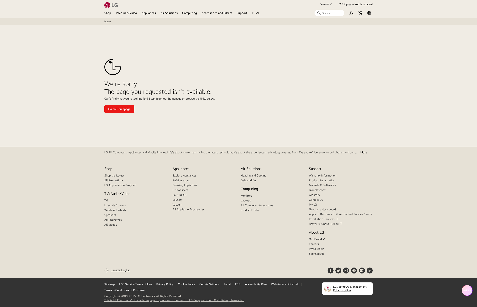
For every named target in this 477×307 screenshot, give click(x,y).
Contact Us (316, 199)
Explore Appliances (184, 175)
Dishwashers (180, 190)
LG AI (255, 13)
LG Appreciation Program (120, 185)
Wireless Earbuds (115, 210)
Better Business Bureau (324, 224)
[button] (329, 13)
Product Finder (250, 210)
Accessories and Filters (216, 13)
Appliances (148, 13)
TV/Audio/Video (126, 13)
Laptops (246, 200)
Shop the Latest (114, 175)
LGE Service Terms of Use (135, 284)
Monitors (246, 195)
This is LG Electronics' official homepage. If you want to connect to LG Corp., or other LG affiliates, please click (174, 300)
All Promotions (113, 180)
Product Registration (322, 180)
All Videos (110, 224)
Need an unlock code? (322, 209)
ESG (238, 284)
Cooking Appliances (185, 185)
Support (242, 13)
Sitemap (109, 284)
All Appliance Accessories (188, 209)
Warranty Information (322, 175)
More (363, 152)
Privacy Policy (164, 284)
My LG (313, 204)
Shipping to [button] (357, 4)
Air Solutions (169, 13)
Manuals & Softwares (322, 185)
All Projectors (113, 220)
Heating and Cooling (253, 175)
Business (324, 4)
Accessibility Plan (256, 284)
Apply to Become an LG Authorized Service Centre (340, 214)
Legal (227, 284)
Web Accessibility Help (285, 284)
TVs (106, 200)
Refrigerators (181, 180)
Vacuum (177, 204)
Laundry (177, 199)
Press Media (316, 249)
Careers (314, 244)
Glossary (314, 195)
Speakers (110, 215)
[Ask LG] (467, 290)
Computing (189, 13)
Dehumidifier (249, 180)
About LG (316, 232)
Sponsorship (316, 253)
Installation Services (321, 219)
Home (107, 21)
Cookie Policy (186, 284)
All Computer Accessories (257, 205)
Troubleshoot (317, 190)
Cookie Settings (209, 284)
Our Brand (315, 239)
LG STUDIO (180, 195)
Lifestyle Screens (115, 205)
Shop (107, 13)
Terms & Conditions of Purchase (124, 290)
